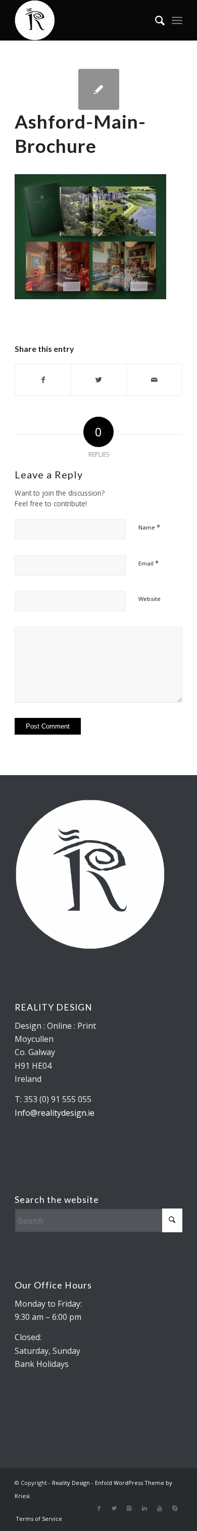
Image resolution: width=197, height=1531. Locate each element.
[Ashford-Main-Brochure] (98, 89)
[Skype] (174, 1508)
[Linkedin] (144, 1508)
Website (149, 598)
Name (149, 527)
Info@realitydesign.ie (54, 1112)
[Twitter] (114, 1508)
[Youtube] (159, 1508)
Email (148, 563)
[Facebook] (99, 1508)
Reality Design (71, 1482)
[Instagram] (129, 1508)
